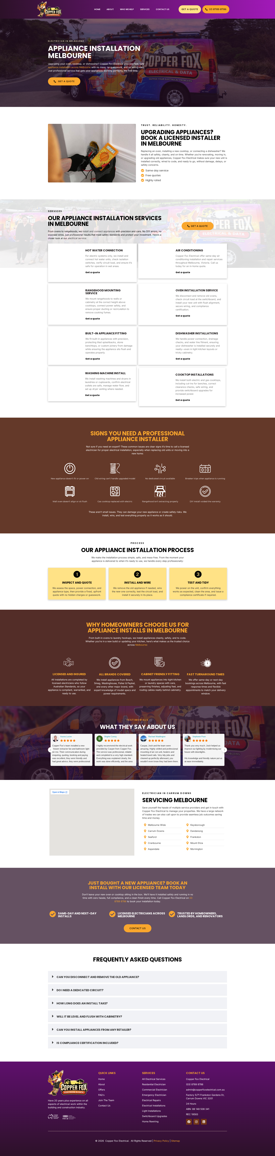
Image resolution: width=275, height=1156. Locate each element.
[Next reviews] (224, 749)
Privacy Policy (161, 1140)
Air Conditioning (189, 250)
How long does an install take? (82, 1003)
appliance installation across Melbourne (69, 67)
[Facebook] (189, 1122)
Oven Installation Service (197, 290)
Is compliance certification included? (87, 1043)
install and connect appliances (98, 231)
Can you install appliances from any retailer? (94, 1030)
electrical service (77, 238)
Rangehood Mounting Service (103, 291)
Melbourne (141, 644)
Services (145, 9)
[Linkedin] (204, 1122)
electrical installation (120, 450)
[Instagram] (196, 1122)
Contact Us (162, 9)
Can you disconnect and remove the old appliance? (98, 977)
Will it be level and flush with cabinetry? (89, 1017)
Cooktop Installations (194, 375)
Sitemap (175, 1140)
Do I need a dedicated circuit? (80, 990)
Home (97, 9)
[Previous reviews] (50, 749)
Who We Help (127, 9)
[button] (137, 976)
